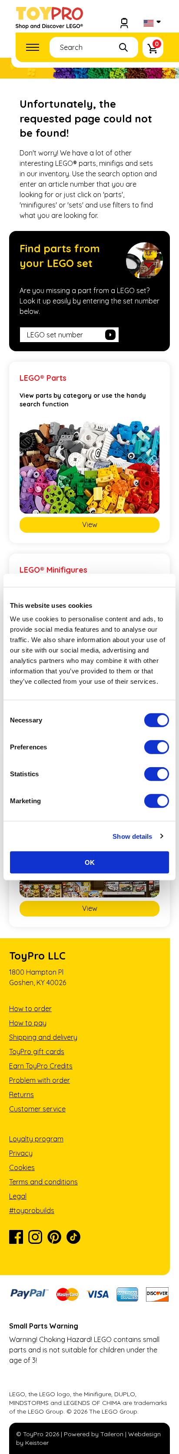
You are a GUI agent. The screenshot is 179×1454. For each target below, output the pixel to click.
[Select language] (151, 24)
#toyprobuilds (31, 1210)
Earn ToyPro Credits (41, 1066)
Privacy (21, 1153)
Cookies (22, 1167)
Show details (132, 836)
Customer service (37, 1109)
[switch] (156, 747)
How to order (30, 1008)
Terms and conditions (43, 1181)
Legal (18, 1196)
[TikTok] (73, 1237)
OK (90, 862)
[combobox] (94, 47)
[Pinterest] (54, 1237)
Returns (21, 1094)
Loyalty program (36, 1138)
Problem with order (39, 1080)
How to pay (27, 1023)
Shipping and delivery (43, 1037)
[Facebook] (16, 1237)
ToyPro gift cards (36, 1051)
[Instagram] (35, 1237)
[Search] (123, 47)
